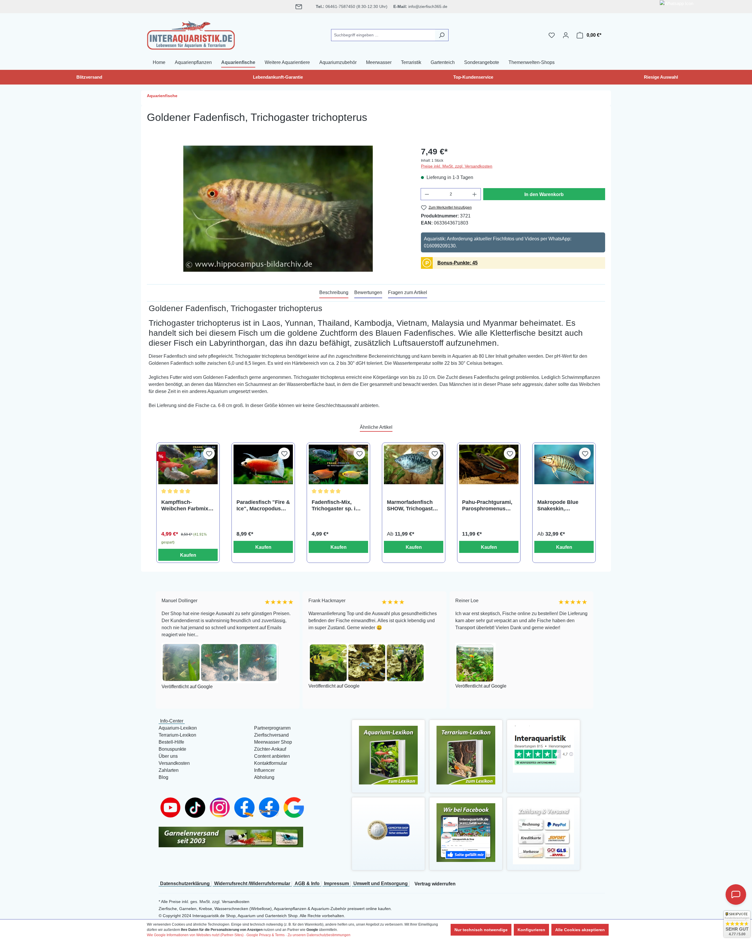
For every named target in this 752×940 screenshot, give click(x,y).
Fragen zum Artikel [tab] (407, 292)
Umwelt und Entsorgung (380, 883)
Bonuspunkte (172, 749)
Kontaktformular (270, 763)
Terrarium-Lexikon (177, 735)
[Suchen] (442, 35)
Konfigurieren (531, 929)
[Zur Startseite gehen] (191, 34)
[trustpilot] (543, 748)
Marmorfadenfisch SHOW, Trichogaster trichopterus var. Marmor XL (412, 505)
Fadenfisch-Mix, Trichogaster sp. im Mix (336, 505)
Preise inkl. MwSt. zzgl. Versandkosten (456, 166)
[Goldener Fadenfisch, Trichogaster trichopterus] (278, 209)
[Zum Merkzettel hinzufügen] (209, 453)
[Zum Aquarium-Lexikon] (388, 754)
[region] (278, 209)
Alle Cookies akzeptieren (580, 929)
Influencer (264, 770)
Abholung (264, 777)
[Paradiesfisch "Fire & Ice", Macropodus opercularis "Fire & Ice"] (263, 464)
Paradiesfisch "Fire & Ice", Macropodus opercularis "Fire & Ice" (263, 505)
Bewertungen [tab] (368, 292)
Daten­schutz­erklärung (185, 883)
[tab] (333, 293)
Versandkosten (174, 763)
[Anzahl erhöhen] (475, 194)
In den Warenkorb (544, 194)
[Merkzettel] (552, 35)
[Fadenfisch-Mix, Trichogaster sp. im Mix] (338, 464)
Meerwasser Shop (273, 742)
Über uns (168, 756)
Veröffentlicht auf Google (158, 686)
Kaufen (188, 555)
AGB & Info (307, 883)
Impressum (336, 883)
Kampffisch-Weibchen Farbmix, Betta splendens (185, 505)
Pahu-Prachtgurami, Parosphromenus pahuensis (487, 505)
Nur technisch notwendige (481, 929)
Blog (163, 777)
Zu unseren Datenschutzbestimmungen (319, 935)
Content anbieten (272, 756)
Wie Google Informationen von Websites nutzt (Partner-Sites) (195, 935)
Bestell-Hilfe (171, 742)
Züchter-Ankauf (270, 749)
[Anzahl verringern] (427, 194)
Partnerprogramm (272, 727)
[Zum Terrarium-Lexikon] (466, 754)
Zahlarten (169, 770)
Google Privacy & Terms (265, 935)
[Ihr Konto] (566, 35)
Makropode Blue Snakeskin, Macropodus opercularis (557, 505)
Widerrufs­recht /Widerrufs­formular (252, 883)
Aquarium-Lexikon (178, 727)
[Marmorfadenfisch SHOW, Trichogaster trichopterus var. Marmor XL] (413, 464)
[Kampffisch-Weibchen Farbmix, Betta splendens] (188, 464)
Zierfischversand (271, 735)
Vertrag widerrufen (435, 883)
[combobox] (383, 35)
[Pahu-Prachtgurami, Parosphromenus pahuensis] (488, 464)
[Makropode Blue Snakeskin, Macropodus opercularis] (564, 464)
